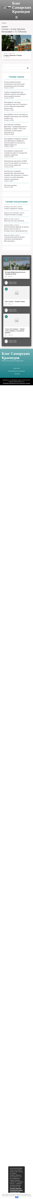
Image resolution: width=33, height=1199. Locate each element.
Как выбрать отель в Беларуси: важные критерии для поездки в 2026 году (16, 116)
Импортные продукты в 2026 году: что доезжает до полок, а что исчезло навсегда (16, 163)
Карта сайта (16, 368)
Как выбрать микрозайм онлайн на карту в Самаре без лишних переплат (15, 153)
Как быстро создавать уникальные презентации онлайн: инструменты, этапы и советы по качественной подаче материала (16, 175)
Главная (4, 23)
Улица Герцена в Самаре (13, 208)
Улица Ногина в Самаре (13, 215)
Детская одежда (10, 185)
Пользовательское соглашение (16, 371)
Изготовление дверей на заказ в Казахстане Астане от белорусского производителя (16, 229)
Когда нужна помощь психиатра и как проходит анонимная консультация (14, 84)
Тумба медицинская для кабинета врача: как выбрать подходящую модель (15, 94)
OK (17, 1197)
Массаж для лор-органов (14, 221)
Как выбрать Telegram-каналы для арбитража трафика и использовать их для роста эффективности (15, 142)
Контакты (17, 374)
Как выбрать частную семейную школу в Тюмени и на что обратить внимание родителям (15, 105)
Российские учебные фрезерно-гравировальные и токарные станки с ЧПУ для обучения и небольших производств (15, 129)
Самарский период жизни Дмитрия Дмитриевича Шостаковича (14, 239)
